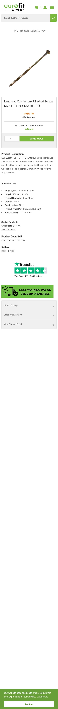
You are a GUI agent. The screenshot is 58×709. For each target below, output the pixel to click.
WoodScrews (8, 229)
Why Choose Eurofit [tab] (13, 324)
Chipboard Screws (10, 225)
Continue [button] (29, 704)
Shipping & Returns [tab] (13, 314)
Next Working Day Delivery (32, 30)
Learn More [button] (42, 697)
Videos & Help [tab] (11, 305)
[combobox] (25, 18)
